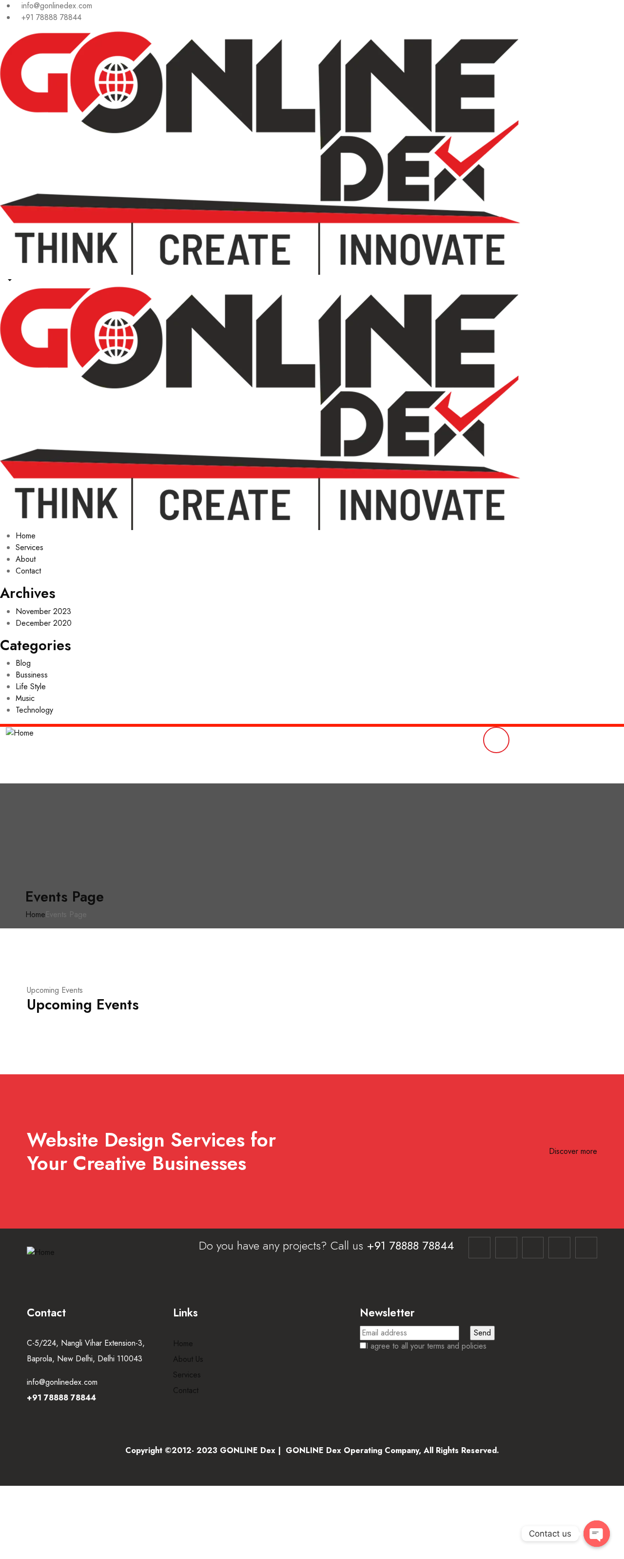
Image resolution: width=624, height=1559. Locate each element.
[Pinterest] (586, 1248)
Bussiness (32, 674)
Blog (23, 663)
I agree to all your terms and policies (426, 1346)
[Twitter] (559, 1248)
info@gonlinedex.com (62, 1382)
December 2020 (44, 623)
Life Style (31, 686)
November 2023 (43, 611)
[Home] (20, 732)
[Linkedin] (533, 1248)
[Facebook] (479, 1248)
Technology (34, 710)
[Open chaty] (597, 1533)
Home (35, 914)
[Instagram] (506, 1248)
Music (25, 698)
